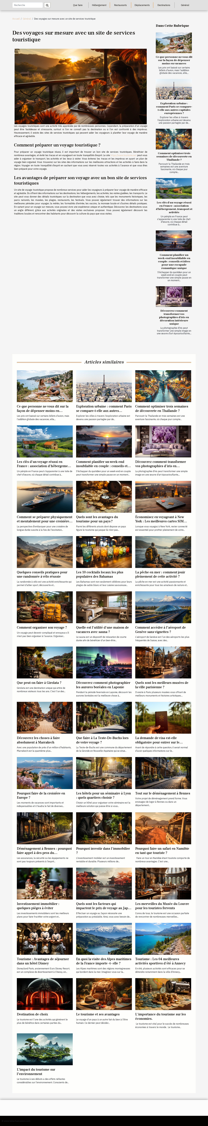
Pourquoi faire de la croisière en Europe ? (41, 795)
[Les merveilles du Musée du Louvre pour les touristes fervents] (163, 883)
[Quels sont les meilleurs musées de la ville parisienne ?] (163, 662)
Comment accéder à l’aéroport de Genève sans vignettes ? (160, 629)
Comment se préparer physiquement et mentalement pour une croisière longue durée (44, 521)
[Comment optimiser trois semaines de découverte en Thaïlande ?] (174, 139)
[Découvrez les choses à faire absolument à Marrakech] (45, 717)
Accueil (16, 18)
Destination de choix (32, 1014)
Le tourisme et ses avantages (98, 1014)
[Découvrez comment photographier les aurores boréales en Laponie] (104, 662)
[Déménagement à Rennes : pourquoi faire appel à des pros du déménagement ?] (45, 828)
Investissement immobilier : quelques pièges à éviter (38, 906)
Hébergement (99, 5)
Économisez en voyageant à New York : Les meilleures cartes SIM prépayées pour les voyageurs (159, 521)
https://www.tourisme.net (123, 155)
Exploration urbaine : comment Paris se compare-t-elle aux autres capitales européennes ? (174, 108)
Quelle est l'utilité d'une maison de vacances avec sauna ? (102, 629)
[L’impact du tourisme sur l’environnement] (45, 1049)
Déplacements (142, 5)
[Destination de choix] (45, 993)
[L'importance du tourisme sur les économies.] (163, 993)
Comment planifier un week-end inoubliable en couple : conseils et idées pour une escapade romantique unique (174, 261)
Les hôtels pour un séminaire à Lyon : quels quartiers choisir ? (103, 795)
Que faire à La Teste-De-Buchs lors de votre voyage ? (102, 740)
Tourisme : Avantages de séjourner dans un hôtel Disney (43, 961)
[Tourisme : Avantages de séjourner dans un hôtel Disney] (45, 938)
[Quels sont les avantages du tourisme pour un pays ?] (104, 496)
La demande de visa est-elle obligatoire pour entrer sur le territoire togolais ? (157, 742)
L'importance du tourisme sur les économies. (160, 1016)
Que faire (77, 5)
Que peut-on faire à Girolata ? (39, 683)
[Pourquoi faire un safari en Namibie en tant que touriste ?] (163, 828)
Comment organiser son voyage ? (42, 627)
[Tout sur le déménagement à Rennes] (163, 772)
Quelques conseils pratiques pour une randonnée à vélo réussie (42, 574)
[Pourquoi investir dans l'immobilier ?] (104, 828)
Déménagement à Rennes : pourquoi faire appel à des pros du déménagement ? (44, 852)
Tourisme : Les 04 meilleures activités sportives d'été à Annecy (160, 961)
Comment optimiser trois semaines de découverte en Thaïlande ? (174, 156)
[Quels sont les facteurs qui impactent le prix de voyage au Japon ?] (104, 883)
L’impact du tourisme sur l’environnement (36, 1071)
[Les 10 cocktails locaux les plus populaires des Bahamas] (104, 551)
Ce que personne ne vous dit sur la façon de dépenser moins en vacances (174, 60)
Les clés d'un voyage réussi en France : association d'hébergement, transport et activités (174, 207)
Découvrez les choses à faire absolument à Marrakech (38, 740)
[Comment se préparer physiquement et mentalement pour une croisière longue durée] (45, 496)
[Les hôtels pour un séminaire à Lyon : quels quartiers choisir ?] (104, 772)
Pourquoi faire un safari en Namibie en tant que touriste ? (162, 850)
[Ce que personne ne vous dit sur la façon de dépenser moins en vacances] (174, 42)
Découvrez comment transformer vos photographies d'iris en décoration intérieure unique (174, 317)
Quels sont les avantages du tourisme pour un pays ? (97, 519)
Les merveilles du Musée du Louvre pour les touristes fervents (162, 906)
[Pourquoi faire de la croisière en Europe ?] (45, 772)
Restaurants (120, 5)
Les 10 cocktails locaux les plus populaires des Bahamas (99, 574)
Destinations (163, 5)
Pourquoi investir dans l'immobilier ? (103, 850)
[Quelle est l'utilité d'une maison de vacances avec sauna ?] (104, 607)
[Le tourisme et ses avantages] (104, 993)
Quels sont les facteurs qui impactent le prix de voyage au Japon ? (104, 908)
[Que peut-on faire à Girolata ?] (45, 662)
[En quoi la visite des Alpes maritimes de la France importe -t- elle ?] (104, 938)
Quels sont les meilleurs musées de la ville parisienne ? (161, 685)
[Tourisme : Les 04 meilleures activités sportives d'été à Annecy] (163, 938)
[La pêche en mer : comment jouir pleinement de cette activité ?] (163, 551)
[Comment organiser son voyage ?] (45, 607)
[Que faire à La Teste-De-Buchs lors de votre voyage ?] (104, 717)
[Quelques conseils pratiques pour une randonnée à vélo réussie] (45, 551)
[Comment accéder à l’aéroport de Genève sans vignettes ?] (163, 607)
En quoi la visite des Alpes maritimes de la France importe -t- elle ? (103, 961)
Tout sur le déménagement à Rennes (162, 793)
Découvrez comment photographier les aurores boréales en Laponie (103, 685)
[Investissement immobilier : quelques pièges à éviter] (45, 883)
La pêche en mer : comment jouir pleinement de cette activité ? (160, 574)
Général (185, 5)
